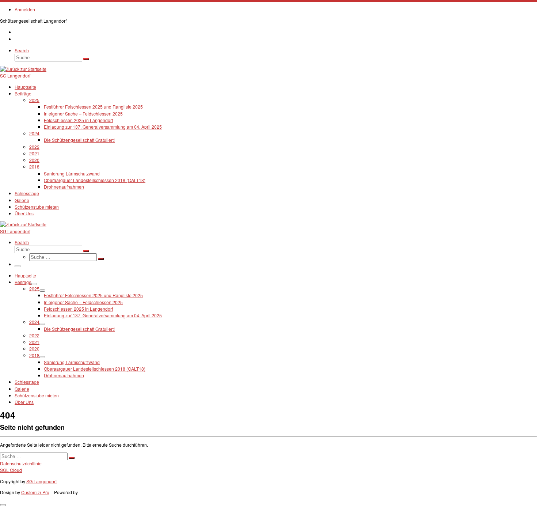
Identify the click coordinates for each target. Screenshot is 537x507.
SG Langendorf (41, 481)
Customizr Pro (35, 492)
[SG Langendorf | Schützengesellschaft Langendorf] (23, 69)
